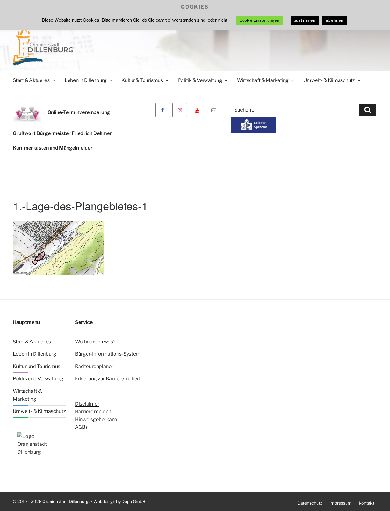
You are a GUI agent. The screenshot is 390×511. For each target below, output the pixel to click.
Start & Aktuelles (31, 80)
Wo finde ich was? (95, 342)
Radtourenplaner (94, 366)
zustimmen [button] (304, 20)
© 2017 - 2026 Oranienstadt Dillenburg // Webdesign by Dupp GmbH (79, 501)
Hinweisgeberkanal (97, 419)
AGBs (81, 427)
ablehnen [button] (334, 20)
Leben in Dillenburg (86, 80)
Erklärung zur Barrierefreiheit (107, 378)
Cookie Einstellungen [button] (259, 20)
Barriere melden (93, 411)
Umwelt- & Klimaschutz (329, 80)
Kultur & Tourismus (142, 80)
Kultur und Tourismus (36, 366)
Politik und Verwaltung (38, 378)
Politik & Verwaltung (200, 80)
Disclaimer (87, 404)
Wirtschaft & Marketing (263, 80)
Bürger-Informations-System (107, 354)
